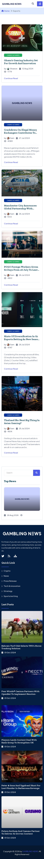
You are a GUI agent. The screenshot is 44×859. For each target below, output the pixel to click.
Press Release (10, 581)
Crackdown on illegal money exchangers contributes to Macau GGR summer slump (20, 132)
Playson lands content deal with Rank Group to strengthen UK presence (19, 743)
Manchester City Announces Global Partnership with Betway (20, 208)
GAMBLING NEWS (30, 851)
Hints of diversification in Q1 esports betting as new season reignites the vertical (21, 339)
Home (7, 11)
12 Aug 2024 (27, 68)
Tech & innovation (12, 586)
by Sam (9, 138)
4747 (9, 347)
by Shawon (10, 68)
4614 (9, 431)
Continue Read (11, 78)
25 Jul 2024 (24, 428)
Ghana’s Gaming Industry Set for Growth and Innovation (21, 62)
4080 (10, 141)
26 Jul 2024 (24, 214)
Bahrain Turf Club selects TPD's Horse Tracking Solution (21, 647)
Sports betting (11, 596)
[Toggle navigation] (40, 3)
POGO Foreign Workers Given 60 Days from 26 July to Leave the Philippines (21, 269)
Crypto (7, 571)
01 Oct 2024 (10, 652)
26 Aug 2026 (12, 515)
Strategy (8, 591)
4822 (9, 278)
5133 (9, 217)
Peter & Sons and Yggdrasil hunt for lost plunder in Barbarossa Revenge (20, 787)
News (6, 576)
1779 (9, 71)
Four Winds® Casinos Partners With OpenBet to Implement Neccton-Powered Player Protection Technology (20, 695)
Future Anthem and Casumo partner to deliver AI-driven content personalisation (20, 834)
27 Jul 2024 (24, 138)
